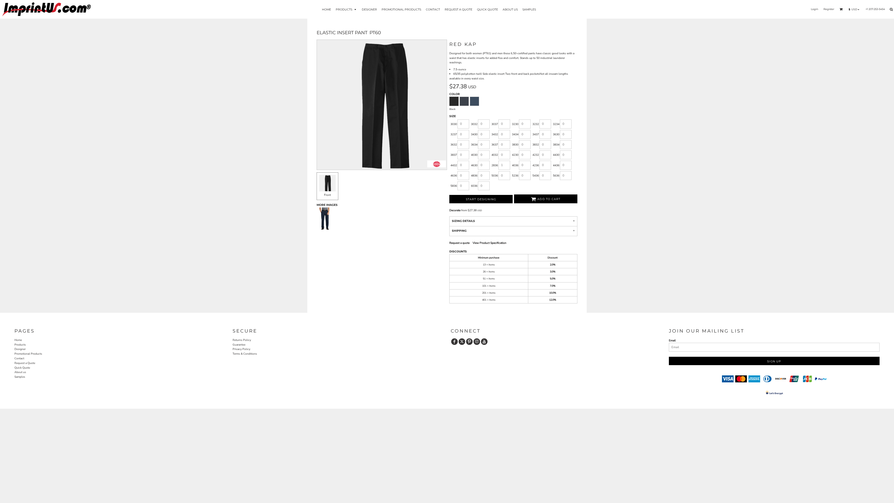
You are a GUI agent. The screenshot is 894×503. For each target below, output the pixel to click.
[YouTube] (484, 341)
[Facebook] (454, 341)
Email (672, 340)
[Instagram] (477, 341)
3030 (453, 124)
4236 (535, 165)
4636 (453, 175)
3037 (494, 124)
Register (828, 9)
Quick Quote (22, 368)
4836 (474, 175)
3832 (535, 144)
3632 (453, 144)
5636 (556, 175)
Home (18, 340)
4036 (515, 165)
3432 (494, 134)
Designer (20, 349)
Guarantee (239, 345)
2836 (494, 165)
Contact (19, 358)
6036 (474, 186)
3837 (453, 155)
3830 (515, 144)
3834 (556, 144)
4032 (494, 155)
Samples (19, 377)
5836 (453, 186)
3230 (515, 124)
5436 (535, 175)
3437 (535, 134)
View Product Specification (489, 243)
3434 (515, 134)
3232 (535, 124)
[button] (346, 9)
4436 (556, 165)
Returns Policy (242, 340)
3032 (474, 124)
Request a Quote (24, 363)
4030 (474, 155)
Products (20, 345)
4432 (453, 165)
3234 (556, 124)
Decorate (455, 210)
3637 (494, 144)
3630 (556, 134)
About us (20, 372)
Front (327, 195)
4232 (535, 155)
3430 (474, 134)
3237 (453, 134)
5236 (515, 175)
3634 (474, 144)
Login (814, 9)
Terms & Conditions (245, 354)
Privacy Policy (241, 349)
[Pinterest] (469, 341)
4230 (515, 155)
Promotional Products (28, 354)
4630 (474, 165)
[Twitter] (462, 341)
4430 (556, 155)
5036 (494, 175)
